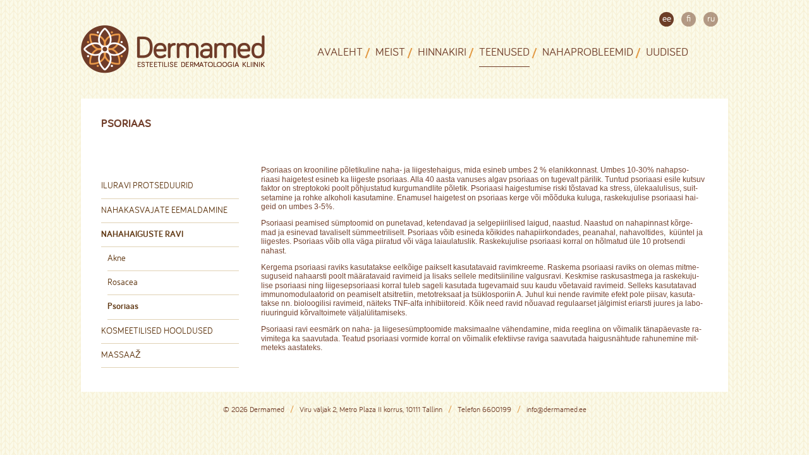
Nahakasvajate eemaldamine (164, 209)
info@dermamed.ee (556, 409)
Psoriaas (122, 306)
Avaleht (340, 51)
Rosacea (122, 282)
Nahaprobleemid (587, 51)
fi (688, 18)
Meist (390, 51)
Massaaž (121, 354)
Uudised (667, 51)
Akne (116, 258)
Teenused (504, 51)
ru (711, 18)
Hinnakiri (442, 51)
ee (666, 18)
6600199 (496, 409)
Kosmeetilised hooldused (157, 330)
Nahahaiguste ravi (142, 234)
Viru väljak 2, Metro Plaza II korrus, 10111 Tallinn (371, 409)
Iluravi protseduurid (147, 185)
